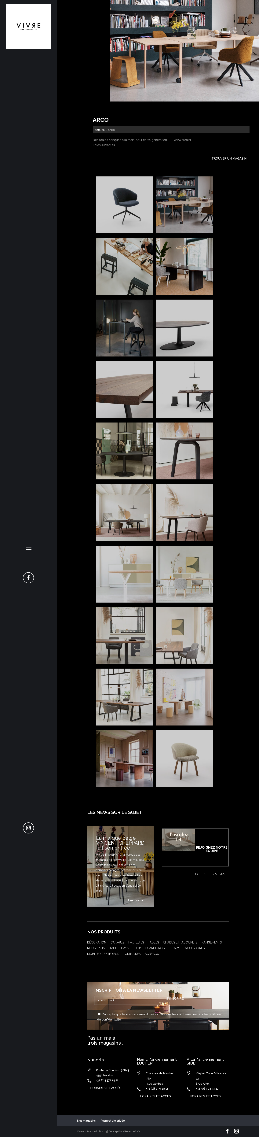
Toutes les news (209, 874)
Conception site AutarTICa (124, 1131)
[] (28, 832)
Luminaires (131, 954)
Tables (153, 942)
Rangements (212, 942)
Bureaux (152, 954)
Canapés (117, 942)
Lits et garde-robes (152, 948)
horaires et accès (105, 1088)
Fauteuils (136, 942)
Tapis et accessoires (188, 948)
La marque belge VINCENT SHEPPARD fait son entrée (120, 843)
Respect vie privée (112, 1120)
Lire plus (134, 900)
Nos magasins (86, 1120)
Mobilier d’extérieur (103, 954)
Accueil (100, 130)
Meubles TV (96, 948)
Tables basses (121, 948)
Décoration (96, 942)
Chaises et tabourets (180, 942)
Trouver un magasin (229, 158)
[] (28, 582)
